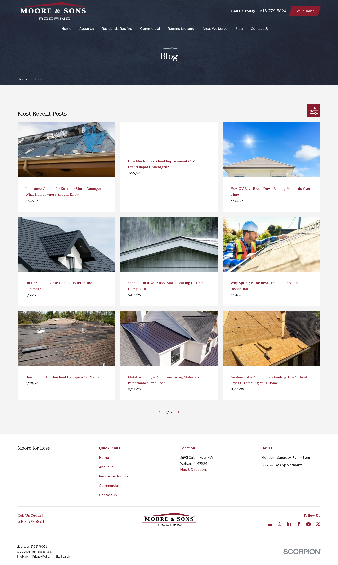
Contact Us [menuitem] (260, 28)
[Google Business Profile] (270, 524)
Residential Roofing (114, 476)
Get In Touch (305, 11)
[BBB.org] (279, 524)
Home (104, 457)
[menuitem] (22, 556)
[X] (318, 524)
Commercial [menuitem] (150, 28)
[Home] (53, 11)
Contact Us (108, 495)
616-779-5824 (273, 11)
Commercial (109, 485)
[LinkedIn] (289, 524)
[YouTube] (308, 524)
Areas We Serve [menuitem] (215, 28)
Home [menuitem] (66, 28)
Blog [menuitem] (239, 28)
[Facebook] (298, 524)
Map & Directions (193, 469)
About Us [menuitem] (86, 28)
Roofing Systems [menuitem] (181, 28)
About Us (106, 467)
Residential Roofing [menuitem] (117, 28)
